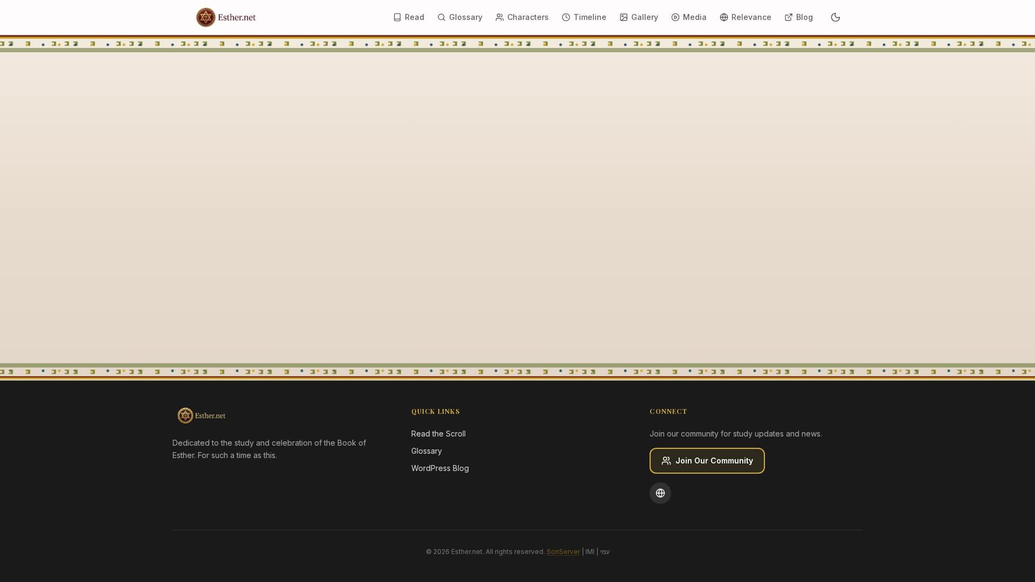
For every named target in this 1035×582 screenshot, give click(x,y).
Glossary (465, 17)
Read (414, 17)
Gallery (644, 17)
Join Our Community (714, 460)
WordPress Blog (440, 468)
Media (695, 17)
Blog (804, 17)
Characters (528, 17)
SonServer (563, 552)
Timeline (590, 17)
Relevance (751, 17)
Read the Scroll (438, 433)
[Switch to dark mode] (835, 17)
